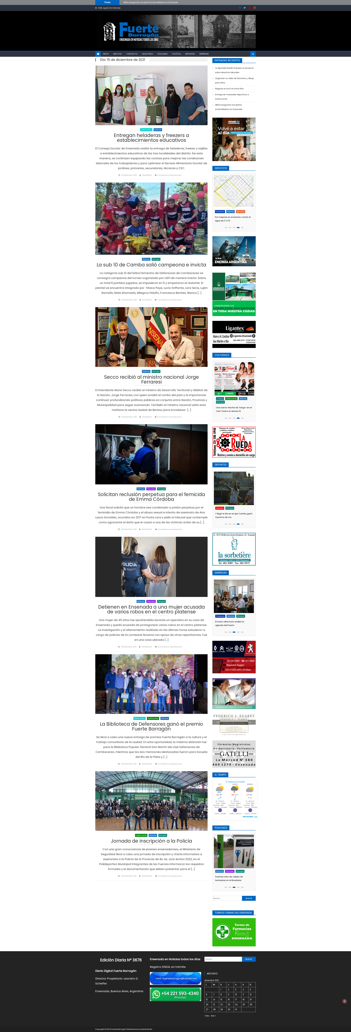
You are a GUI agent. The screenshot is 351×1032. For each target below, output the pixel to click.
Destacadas (146, 129)
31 (236, 1009)
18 (243, 999)
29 (221, 1009)
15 (221, 999)
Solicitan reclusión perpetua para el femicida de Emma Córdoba (151, 497)
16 (229, 999)
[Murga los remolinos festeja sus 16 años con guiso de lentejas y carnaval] (234, 378)
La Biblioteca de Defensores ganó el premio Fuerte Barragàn (151, 727)
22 (221, 1004)
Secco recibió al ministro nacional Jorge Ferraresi (151, 380)
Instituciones (153, 718)
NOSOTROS (147, 53)
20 (207, 1004)
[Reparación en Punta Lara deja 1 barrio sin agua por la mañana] (234, 596)
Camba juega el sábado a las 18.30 (233, 504)
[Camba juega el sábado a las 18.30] (234, 484)
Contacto (132, 53)
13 (207, 999)
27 (207, 1009)
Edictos (117, 53)
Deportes (190, 53)
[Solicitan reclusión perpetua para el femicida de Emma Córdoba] (151, 454)
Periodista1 (147, 175)
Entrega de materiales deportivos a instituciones (232, 96)
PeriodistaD (147, 529)
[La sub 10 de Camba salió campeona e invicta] (151, 218)
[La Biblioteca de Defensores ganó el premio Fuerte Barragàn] (151, 684)
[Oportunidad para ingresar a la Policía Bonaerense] (234, 851)
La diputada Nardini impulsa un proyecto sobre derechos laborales (234, 70)
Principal (156, 259)
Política (176, 53)
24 (236, 1004)
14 (214, 999)
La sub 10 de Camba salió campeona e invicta (151, 265)
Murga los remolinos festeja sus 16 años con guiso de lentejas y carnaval (233, 407)
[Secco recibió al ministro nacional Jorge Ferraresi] (151, 337)
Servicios (230, 211)
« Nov (206, 1015)
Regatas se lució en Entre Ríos (229, 88)
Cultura (219, 398)
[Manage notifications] (344, 1001)
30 (229, 1009)
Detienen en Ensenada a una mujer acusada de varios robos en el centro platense (151, 609)
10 (236, 994)
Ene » (213, 1015)
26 (251, 1004)
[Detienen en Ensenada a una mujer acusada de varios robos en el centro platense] (151, 567)
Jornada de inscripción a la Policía (151, 841)
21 (214, 1004)
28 (214, 1009)
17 (236, 999)
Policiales (163, 53)
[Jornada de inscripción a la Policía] (151, 801)
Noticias (157, 129)
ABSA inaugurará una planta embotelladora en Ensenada (228, 107)
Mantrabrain (146, 1029)
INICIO (106, 53)
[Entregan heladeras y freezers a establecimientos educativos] (151, 95)
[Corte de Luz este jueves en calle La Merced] (234, 191)
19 (251, 999)
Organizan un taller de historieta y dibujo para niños (148, 2)
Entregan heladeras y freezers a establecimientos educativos (151, 138)
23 (229, 1004)
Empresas (204, 53)
